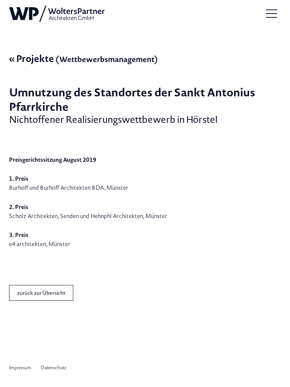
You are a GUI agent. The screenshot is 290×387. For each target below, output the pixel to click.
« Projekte (83, 58)
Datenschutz (53, 368)
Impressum (20, 368)
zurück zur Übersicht (41, 293)
